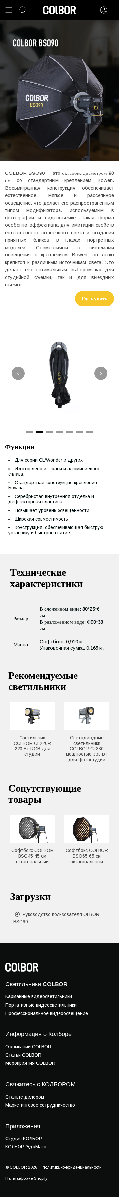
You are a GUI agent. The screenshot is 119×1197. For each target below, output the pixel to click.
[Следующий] (100, 373)
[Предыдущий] (18, 373)
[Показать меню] (9, 10)
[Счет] (104, 10)
